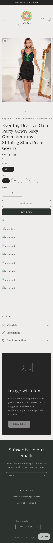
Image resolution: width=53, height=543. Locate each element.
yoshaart (22, 537)
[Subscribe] (43, 475)
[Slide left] (20, 111)
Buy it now (26, 212)
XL (34, 181)
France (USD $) (25, 527)
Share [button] (8, 316)
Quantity (6, 187)
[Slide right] (33, 111)
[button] (3, 19)
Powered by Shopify (32, 537)
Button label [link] (19, 424)
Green (8, 169)
